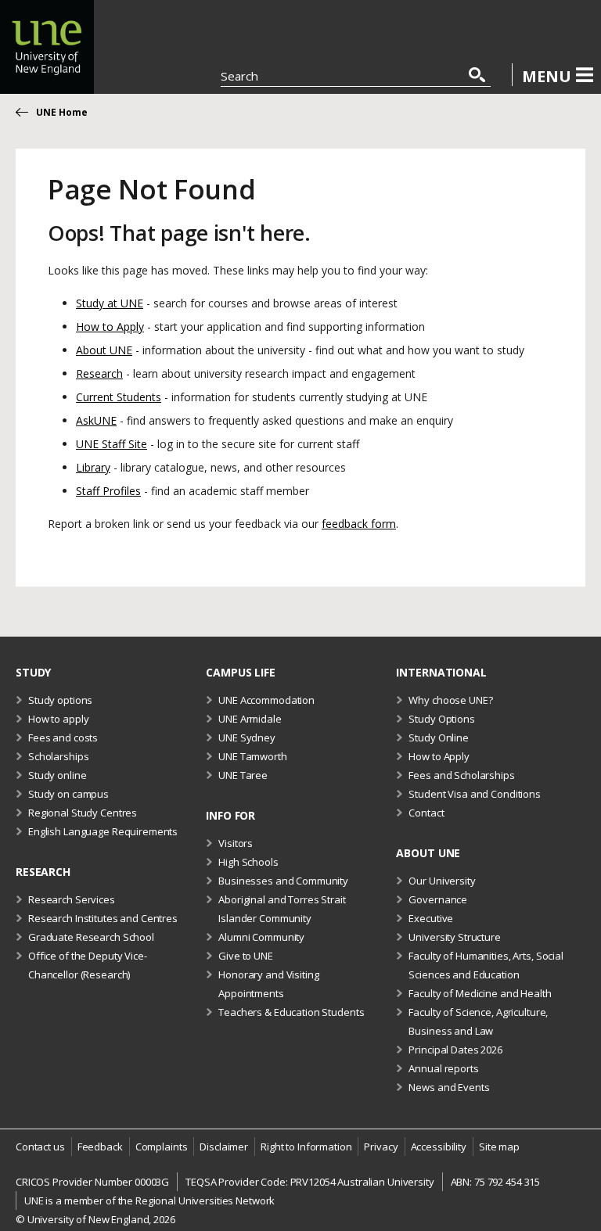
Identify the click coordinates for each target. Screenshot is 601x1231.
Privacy (381, 1146)
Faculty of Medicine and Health (479, 993)
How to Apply (110, 326)
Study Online (438, 737)
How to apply (58, 719)
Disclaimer (224, 1146)
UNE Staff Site (111, 443)
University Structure (454, 937)
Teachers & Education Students (291, 1012)
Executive (430, 918)
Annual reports (443, 1068)
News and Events (448, 1087)
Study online (57, 775)
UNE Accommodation (266, 700)
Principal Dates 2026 (455, 1050)
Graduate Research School (91, 937)
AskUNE (96, 420)
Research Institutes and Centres (103, 918)
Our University (441, 881)
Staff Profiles (108, 490)
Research (99, 373)
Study (33, 672)
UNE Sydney (246, 737)
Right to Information (306, 1146)
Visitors (235, 843)
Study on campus (68, 794)
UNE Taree (243, 775)
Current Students (118, 396)
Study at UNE (109, 303)
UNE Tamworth (252, 756)
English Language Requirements (103, 831)
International (441, 672)
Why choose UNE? (450, 700)
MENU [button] (546, 76)
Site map (499, 1146)
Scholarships (58, 756)
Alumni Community (261, 937)
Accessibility (438, 1146)
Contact (426, 813)
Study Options (441, 719)
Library (93, 467)
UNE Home (62, 112)
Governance (437, 899)
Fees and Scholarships (461, 775)
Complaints (161, 1146)
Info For (230, 815)
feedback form (359, 523)
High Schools (248, 862)
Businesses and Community (283, 881)
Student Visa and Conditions (474, 794)
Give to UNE (245, 956)
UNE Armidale (249, 719)
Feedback (100, 1146)
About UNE (104, 350)
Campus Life (240, 672)
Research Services (71, 899)
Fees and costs (63, 737)
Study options (60, 700)
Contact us (40, 1146)
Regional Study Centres (82, 813)
